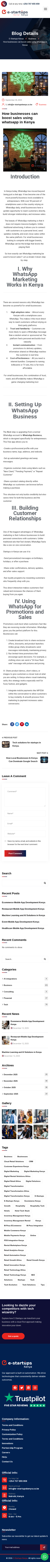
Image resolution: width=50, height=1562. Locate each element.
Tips (43, 1285)
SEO (33, 1275)
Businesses (22, 1157)
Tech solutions (29, 1285)
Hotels (7, 1211)
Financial (25, 998)
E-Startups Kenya (16, 39)
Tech (25, 1004)
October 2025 (25, 1087)
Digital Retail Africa (12, 1181)
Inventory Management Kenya (17, 1216)
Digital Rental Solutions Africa (17, 1176)
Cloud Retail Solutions (14, 1161)
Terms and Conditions (12, 1425)
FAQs (4, 1457)
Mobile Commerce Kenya (15, 1230)
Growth (7, 1206)
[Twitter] (17, 724)
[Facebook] (12, 724)
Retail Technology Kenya (15, 1275)
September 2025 (25, 1094)
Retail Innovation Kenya (14, 1265)
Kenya (38, 1221)
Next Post (41, 753)
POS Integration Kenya (14, 1240)
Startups (21, 1280)
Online (33, 1235)
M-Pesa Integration (35, 1226)
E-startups (39, 1196)
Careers (6, 1452)
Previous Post (10, 738)
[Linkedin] (28, 1387)
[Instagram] (35, 1387)
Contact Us (7, 1461)
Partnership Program (12, 1448)
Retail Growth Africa (13, 1260)
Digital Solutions (33, 1181)
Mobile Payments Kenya (14, 1235)
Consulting (25, 992)
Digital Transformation (14, 1186)
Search (6, 873)
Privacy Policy (9, 1430)
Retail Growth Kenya (36, 1260)
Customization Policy (12, 1434)
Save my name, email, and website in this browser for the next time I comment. (24, 842)
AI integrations (25, 979)
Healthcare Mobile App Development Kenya (23, 928)
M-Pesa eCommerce (12, 1226)
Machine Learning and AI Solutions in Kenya (23, 915)
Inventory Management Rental (17, 1221)
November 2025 (25, 1081)
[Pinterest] (22, 724)
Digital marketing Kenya (34, 1171)
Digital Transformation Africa (16, 1191)
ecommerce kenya (32, 1201)
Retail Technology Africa (15, 1270)
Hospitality (20, 1206)
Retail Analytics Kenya (14, 1250)
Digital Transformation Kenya (17, 1196)
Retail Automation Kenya (15, 1255)
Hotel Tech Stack (22, 1211)
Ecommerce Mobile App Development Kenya (23, 902)
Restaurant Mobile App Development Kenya (23, 909)
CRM (31, 1161)
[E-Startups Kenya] (15, 13)
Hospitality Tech (37, 1206)
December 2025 (25, 1074)
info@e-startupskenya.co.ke (20, 105)
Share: (5, 724)
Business (32, 39)
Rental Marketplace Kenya (15, 1245)
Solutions (8, 1280)
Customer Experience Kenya (16, 1166)
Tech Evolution (10, 1285)
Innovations (7, 1443)
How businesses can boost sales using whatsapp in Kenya (20, 118)
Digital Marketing (11, 1171)
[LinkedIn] (27, 724)
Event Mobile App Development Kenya (20, 922)
